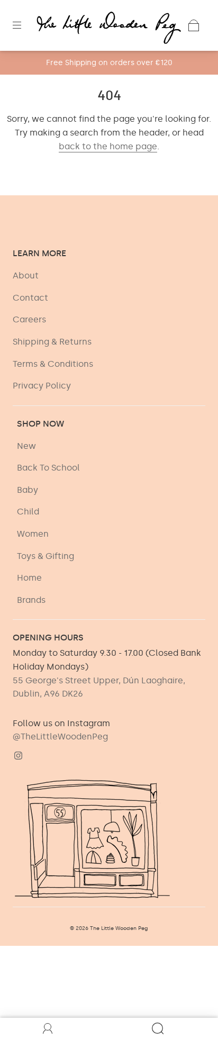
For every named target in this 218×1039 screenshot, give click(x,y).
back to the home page (108, 146)
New (26, 446)
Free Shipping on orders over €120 (109, 62)
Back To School (48, 468)
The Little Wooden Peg (119, 928)
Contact (30, 298)
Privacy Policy (42, 386)
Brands (31, 600)
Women (33, 534)
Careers (29, 319)
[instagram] (18, 755)
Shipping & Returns (52, 342)
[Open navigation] (24, 25)
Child (28, 512)
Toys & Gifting (45, 556)
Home (29, 578)
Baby (27, 490)
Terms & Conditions (53, 364)
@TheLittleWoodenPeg (60, 736)
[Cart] (193, 25)
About (26, 275)
